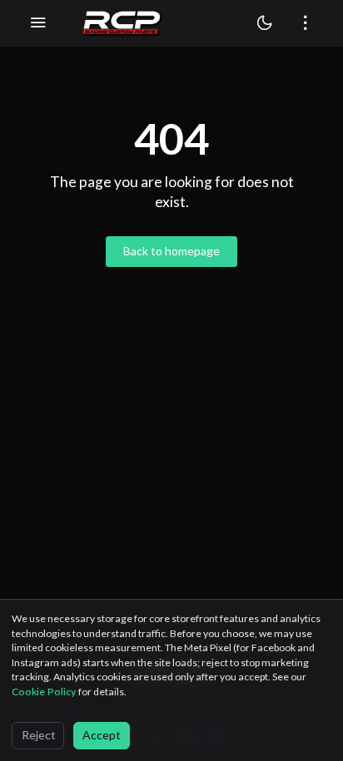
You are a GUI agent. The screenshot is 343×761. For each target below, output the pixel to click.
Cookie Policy (45, 691)
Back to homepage (171, 251)
